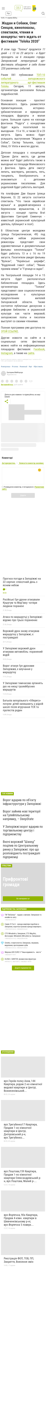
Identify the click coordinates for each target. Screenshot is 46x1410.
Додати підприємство (23, 968)
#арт (30, 367)
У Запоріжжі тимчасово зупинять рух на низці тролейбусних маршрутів (23, 686)
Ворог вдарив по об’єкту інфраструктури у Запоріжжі (22, 802)
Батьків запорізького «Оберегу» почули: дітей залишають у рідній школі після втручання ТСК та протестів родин (23, 705)
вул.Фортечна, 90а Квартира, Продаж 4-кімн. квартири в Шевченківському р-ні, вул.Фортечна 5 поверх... (21, 1219)
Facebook (39, 349)
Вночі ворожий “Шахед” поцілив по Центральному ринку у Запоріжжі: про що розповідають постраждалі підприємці (21, 849)
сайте (31, 353)
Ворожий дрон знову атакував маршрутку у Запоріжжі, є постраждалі (21, 634)
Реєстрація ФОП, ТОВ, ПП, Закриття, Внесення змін (19, 1260)
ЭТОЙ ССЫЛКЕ (9, 331)
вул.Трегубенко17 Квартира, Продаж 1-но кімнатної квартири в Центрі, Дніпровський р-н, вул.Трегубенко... (20, 1131)
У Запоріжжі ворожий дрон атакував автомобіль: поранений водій (23, 652)
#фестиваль (38, 367)
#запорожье (5, 367)
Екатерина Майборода (15, 372)
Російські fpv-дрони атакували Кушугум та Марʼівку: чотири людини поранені (21, 603)
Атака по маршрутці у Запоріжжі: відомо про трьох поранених (23, 618)
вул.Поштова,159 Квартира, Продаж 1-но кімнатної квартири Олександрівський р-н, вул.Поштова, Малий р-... (22, 1176)
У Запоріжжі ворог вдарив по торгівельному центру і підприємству (23, 830)
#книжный (23, 367)
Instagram (7, 353)
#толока (15, 367)
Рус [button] (8, 13)
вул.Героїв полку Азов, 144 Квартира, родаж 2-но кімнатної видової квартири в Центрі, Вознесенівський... (23, 1085)
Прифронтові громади (15, 881)
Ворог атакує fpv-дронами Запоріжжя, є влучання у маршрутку (18, 669)
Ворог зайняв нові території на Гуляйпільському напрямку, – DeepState (21, 815)
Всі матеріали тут (23, 898)
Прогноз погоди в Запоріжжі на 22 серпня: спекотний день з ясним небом (22, 582)
